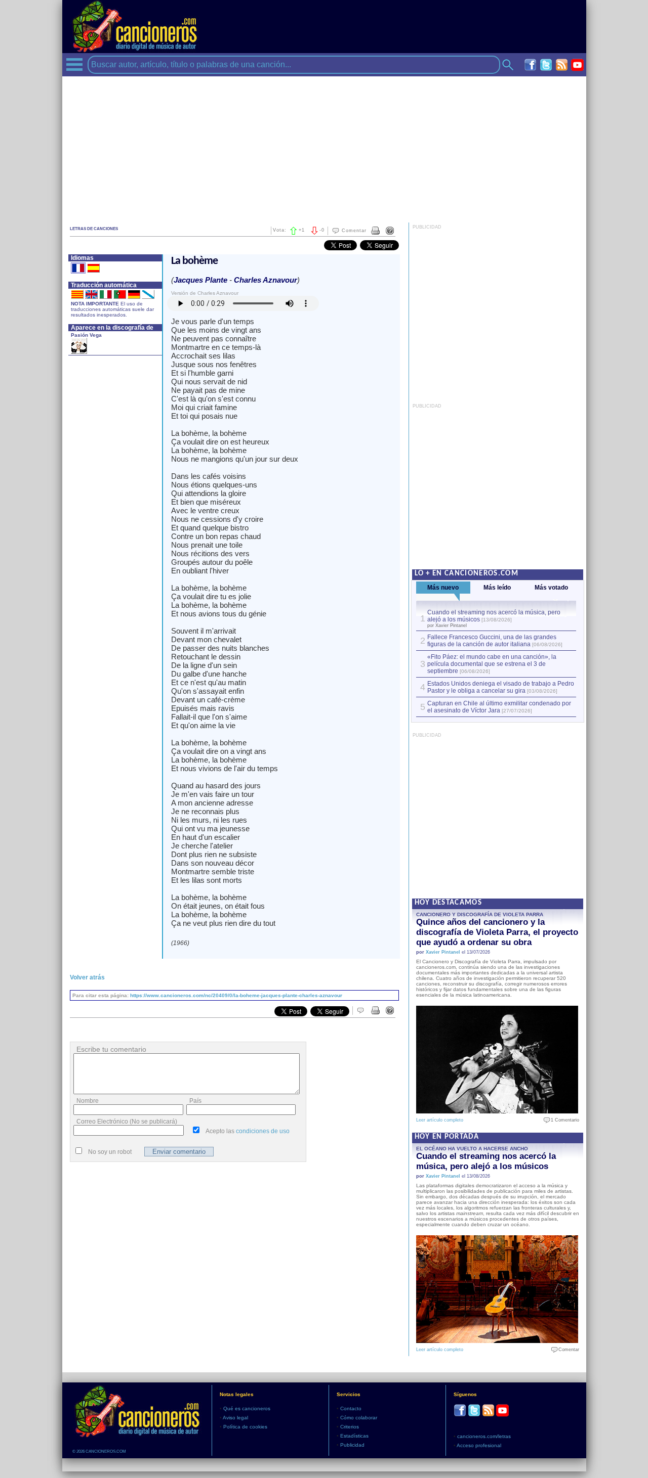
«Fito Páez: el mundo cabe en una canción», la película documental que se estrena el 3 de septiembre (491, 664)
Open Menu (74, 64)
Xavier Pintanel (443, 952)
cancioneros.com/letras (484, 1436)
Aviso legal (235, 1417)
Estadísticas (354, 1436)
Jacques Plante (200, 280)
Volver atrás (87, 977)
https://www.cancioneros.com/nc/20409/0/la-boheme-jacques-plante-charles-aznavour (236, 995)
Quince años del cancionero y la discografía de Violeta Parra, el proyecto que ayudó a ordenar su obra (497, 932)
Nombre (87, 1100)
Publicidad (352, 1445)
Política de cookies (245, 1426)
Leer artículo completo (439, 1120)
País (195, 1100)
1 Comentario (562, 1120)
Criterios (349, 1426)
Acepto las (248, 1131)
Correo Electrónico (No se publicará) (126, 1121)
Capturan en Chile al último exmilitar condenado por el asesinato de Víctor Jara (499, 707)
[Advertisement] (324, 147)
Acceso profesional (479, 1445)
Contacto (350, 1408)
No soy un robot (110, 1151)
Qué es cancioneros (246, 1408)
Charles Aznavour (265, 280)
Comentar (354, 230)
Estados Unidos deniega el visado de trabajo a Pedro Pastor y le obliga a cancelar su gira (500, 687)
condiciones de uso (263, 1131)
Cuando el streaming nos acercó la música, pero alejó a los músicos (486, 1161)
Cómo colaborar (358, 1417)
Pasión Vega (86, 335)
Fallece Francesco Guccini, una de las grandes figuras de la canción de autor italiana (491, 641)
